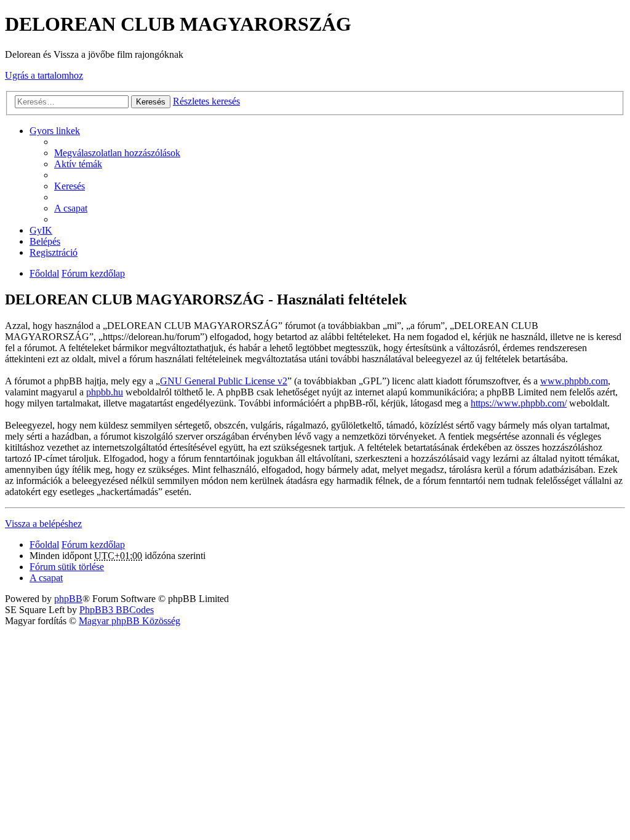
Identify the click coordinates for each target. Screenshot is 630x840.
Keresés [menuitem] (69, 186)
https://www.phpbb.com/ (519, 403)
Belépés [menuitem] (45, 241)
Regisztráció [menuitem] (54, 252)
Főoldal (44, 273)
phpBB (68, 598)
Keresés (150, 101)
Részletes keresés (206, 101)
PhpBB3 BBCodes (116, 609)
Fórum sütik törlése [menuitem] (67, 566)
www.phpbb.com (574, 381)
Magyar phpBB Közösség (129, 621)
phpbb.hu (104, 392)
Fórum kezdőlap (93, 273)
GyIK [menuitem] (41, 230)
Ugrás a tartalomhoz (44, 75)
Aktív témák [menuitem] (78, 164)
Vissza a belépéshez (43, 523)
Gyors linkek (55, 130)
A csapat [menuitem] (70, 208)
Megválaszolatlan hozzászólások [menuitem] (117, 153)
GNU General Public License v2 (223, 381)
